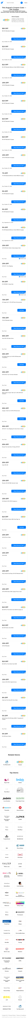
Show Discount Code (19, 39)
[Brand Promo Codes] (2, 2)
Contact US (5, 1015)
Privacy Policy (12, 1015)
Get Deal (22, 310)
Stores (25, 2)
